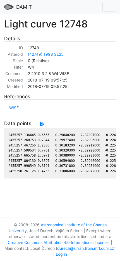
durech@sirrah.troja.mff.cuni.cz (85, 248)
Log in (61, 254)
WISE (14, 107)
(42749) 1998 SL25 (46, 54)
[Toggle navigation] (109, 7)
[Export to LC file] (42, 123)
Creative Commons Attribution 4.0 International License (58, 242)
